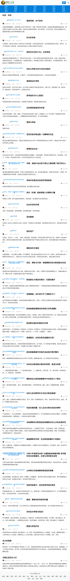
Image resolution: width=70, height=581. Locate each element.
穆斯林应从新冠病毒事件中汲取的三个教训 (43, 379)
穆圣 (15, 9)
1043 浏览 (65, 282)
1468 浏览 (65, 326)
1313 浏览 (65, 367)
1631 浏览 (65, 195)
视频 (6, 11)
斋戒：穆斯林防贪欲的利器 (37, 500)
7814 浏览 (65, 529)
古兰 (6, 9)
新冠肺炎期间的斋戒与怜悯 (37, 323)
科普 (63, 11)
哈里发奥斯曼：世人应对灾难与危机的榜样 (43, 408)
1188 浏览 (65, 543)
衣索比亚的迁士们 (9, 558)
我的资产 (30, 231)
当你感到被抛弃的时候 (35, 108)
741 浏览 (65, 234)
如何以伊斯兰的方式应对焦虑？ (39, 69)
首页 (6, 7)
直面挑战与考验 (32, 81)
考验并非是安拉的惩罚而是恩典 (39, 180)
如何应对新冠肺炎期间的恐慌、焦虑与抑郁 (43, 364)
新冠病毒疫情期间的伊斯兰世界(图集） (42, 309)
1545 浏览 (65, 98)
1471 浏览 (65, 23)
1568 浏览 (65, 340)
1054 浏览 (65, 168)
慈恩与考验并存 (32, 526)
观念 (25, 11)
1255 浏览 (65, 152)
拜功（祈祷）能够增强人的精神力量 (40, 193)
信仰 (44, 7)
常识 (54, 7)
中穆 (34, 7)
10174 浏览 (65, 514)
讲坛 (25, 9)
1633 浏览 (65, 125)
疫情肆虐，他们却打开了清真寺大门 (40, 294)
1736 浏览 (65, 442)
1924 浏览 (65, 72)
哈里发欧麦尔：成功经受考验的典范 (40, 485)
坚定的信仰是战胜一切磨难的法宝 (39, 134)
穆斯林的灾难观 (32, 248)
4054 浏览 (65, 502)
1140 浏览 (65, 560)
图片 (15, 11)
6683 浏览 (65, 220)
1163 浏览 (65, 410)
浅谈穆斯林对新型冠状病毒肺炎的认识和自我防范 (46, 422)
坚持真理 (30, 217)
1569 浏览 (65, 40)
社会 (44, 9)
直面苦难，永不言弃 (34, 21)
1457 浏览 (65, 183)
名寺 (54, 11)
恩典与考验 (30, 122)
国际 (25, 7)
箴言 (34, 11)
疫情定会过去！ (32, 149)
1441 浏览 (65, 268)
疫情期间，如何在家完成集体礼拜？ (40, 338)
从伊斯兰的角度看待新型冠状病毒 (39, 471)
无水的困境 (6, 541)
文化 (44, 11)
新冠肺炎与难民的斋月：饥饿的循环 (40, 280)
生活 (34, 9)
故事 (54, 9)
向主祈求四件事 (32, 205)
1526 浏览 (65, 396)
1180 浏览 (65, 55)
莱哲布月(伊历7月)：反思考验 (38, 52)
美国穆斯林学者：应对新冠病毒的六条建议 (43, 439)
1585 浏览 (65, 381)
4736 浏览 (65, 425)
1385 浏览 (65, 84)
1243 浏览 (65, 110)
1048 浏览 (65, 137)
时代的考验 (30, 38)
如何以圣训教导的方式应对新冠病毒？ (41, 393)
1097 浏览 (65, 297)
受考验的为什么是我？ (35, 96)
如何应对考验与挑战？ (35, 512)
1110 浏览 (65, 207)
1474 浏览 (65, 488)
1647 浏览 (65, 473)
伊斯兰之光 (37, 573)
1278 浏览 (65, 459)
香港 (15, 7)
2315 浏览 (65, 311)
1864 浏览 (65, 251)
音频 (63, 9)
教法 (63, 7)
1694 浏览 (65, 355)
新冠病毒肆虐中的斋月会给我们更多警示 (42, 352)
